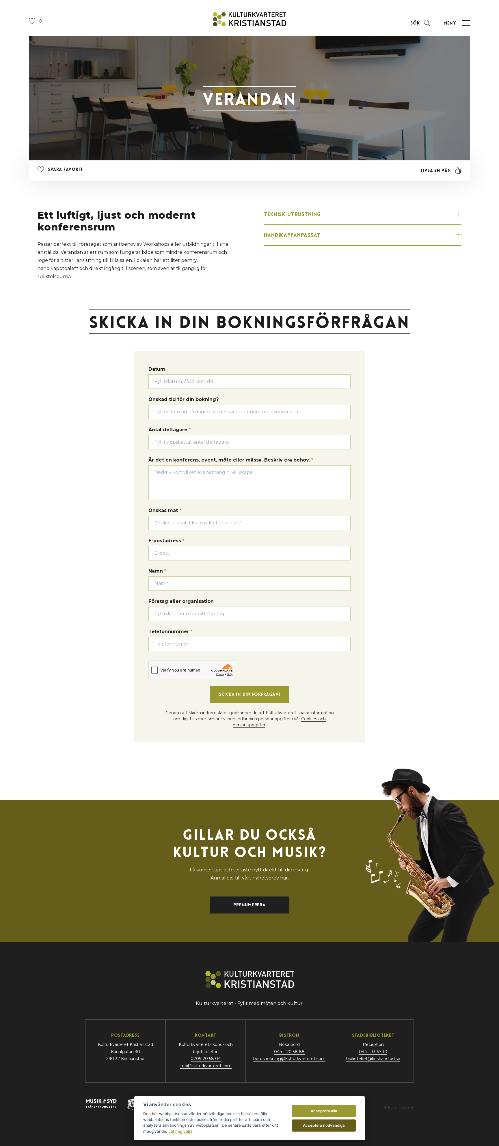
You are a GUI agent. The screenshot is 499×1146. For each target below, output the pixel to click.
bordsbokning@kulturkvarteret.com (289, 1058)
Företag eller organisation (181, 601)
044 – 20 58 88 (289, 1051)
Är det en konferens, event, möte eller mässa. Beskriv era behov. (230, 460)
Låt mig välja (180, 1131)
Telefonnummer (170, 631)
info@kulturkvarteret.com (206, 1065)
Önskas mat (164, 510)
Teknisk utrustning (292, 214)
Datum (156, 369)
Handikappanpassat (292, 235)
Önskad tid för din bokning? (183, 399)
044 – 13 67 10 (373, 1051)
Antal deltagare (169, 429)
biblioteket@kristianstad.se (373, 1058)
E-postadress (166, 540)
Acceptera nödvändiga (324, 1125)
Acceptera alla (324, 1111)
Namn (157, 571)
